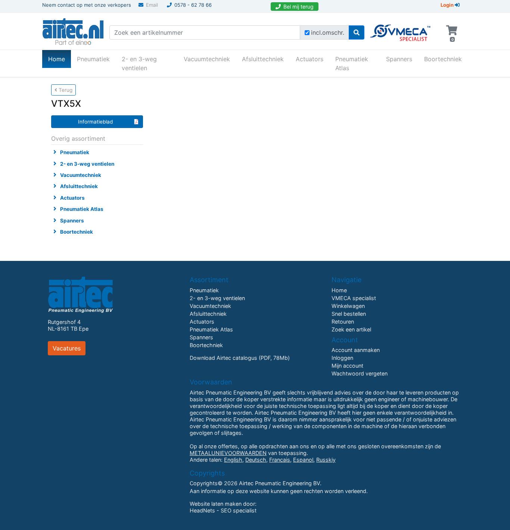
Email (152, 5)
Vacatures (67, 348)
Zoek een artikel (351, 329)
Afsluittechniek (263, 59)
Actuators (309, 59)
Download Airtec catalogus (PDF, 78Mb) (240, 358)
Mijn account (347, 365)
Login (448, 5)
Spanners (399, 59)
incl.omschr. (327, 32)
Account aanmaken (356, 350)
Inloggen (342, 358)
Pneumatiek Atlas (351, 63)
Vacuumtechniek (207, 59)
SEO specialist (238, 510)
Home (59, 59)
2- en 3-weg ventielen (139, 63)
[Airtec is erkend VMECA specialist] (401, 29)
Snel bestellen (349, 314)
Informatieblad (95, 122)
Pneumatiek (93, 59)
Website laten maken (216, 504)
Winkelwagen (348, 306)
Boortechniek (443, 59)
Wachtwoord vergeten (360, 373)
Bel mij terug (298, 6)
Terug (64, 90)
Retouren (343, 321)
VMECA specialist (354, 298)
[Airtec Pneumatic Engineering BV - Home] (73, 30)
